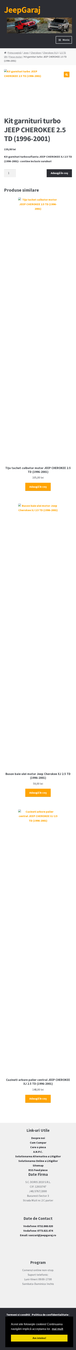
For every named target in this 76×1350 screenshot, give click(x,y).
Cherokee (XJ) (50, 52)
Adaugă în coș (59, 173)
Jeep (26, 52)
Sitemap (38, 1165)
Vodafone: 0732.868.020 (38, 1226)
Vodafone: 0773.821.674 (38, 1230)
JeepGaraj (22, 9)
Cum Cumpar (38, 1142)
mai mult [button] (57, 1328)
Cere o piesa (38, 1147)
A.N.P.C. (38, 1151)
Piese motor (15, 56)
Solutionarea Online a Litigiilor (38, 1161)
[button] (66, 74)
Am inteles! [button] (39, 1338)
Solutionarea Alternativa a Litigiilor (38, 1156)
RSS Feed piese (38, 1170)
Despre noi (38, 1138)
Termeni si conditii (18, 1314)
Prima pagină (14, 52)
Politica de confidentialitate (50, 1314)
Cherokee (36, 52)
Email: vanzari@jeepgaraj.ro (38, 1235)
